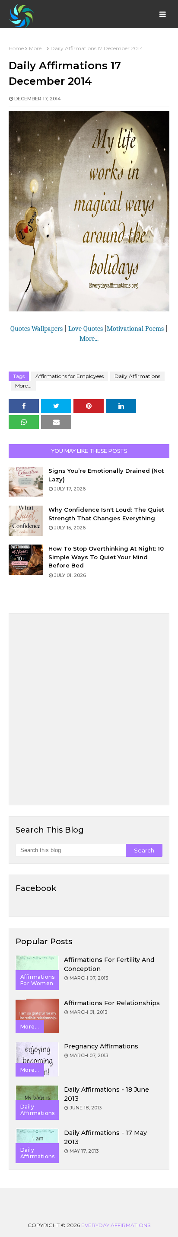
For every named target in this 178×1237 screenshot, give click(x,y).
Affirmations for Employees (69, 376)
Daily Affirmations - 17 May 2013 (105, 1137)
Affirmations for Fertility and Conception (109, 964)
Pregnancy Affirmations (101, 1046)
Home (16, 48)
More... (37, 48)
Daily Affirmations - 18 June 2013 (106, 1094)
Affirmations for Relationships (112, 1003)
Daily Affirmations (137, 376)
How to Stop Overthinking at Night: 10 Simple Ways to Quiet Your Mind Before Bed (106, 557)
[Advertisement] (89, 709)
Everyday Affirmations (115, 1225)
